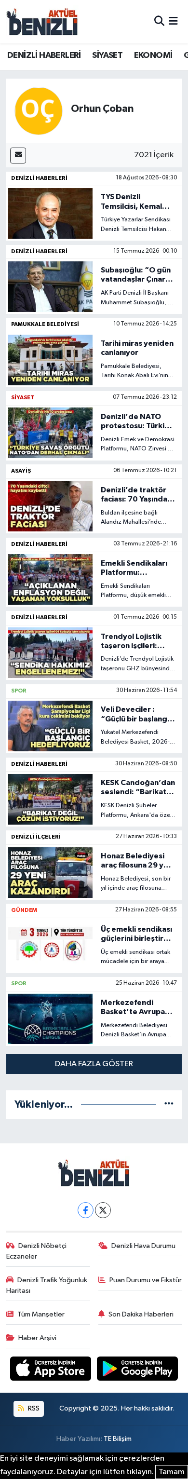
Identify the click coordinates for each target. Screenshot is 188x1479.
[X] (103, 1210)
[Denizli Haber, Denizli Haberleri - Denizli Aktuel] (42, 21)
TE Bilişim (118, 1438)
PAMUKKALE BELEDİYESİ (45, 324)
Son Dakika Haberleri (141, 1314)
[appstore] (51, 1370)
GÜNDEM (24, 910)
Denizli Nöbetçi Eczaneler (36, 1251)
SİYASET (107, 55)
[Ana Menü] (173, 21)
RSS (33, 1408)
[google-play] (137, 1370)
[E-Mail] (18, 155)
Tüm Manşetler (41, 1314)
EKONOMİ (153, 55)
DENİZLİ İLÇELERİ (36, 837)
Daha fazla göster (94, 1064)
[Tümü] (169, 1104)
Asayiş (21, 471)
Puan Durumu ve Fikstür (145, 1280)
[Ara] (159, 21)
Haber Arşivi (37, 1338)
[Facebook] (86, 1210)
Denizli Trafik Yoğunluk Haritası (47, 1285)
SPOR (19, 690)
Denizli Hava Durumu (143, 1245)
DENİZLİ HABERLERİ (44, 55)
